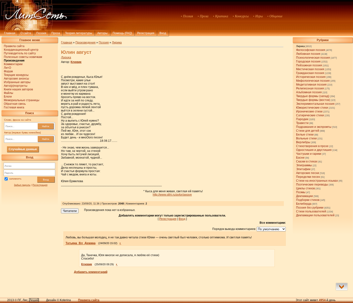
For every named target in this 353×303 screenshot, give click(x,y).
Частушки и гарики (308, 153)
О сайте (25, 33)
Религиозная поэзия (310, 88)
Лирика (300, 46)
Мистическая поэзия (310, 69)
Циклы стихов (305, 188)
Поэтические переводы (312, 184)
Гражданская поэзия (310, 73)
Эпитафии (303, 169)
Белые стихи (305, 134)
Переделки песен (308, 177)
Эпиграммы (304, 165)
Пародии (302, 119)
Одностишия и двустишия (314, 150)
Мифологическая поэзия (313, 80)
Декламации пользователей (315, 215)
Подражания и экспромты (313, 127)
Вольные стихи (306, 138)
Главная (9, 33)
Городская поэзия (308, 61)
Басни (300, 157)
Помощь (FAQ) (122, 33)
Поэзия (41, 33)
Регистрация (145, 33)
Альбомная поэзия (309, 92)
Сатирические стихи (310, 115)
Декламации (304, 196)
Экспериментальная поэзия (315, 103)
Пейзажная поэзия (309, 65)
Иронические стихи (309, 111)
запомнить (15, 178)
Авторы (102, 33)
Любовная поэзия (308, 54)
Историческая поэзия (311, 77)
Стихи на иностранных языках (317, 180)
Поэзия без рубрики (309, 207)
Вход (46, 179)
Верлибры (303, 142)
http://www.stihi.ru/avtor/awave (172, 194)
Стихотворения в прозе (312, 146)
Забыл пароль (22, 185)
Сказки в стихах (306, 161)
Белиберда (303, 203)
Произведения (85, 42)
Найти (45, 126)
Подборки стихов (307, 200)
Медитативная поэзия (311, 84)
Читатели (70, 211)
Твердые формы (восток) (313, 100)
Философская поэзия (310, 50)
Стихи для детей (307, 130)
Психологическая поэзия (313, 57)
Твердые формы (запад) (312, 96)
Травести (302, 123)
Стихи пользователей (311, 211)
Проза (55, 33)
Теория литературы (78, 33)
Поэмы (300, 192)
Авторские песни (307, 173)
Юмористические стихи (312, 107)
